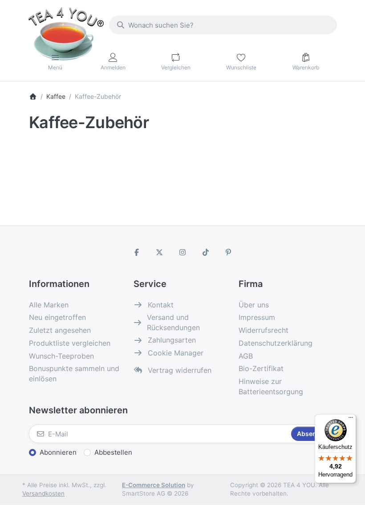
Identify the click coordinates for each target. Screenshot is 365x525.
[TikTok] (205, 252)
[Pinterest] (228, 252)
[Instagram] (182, 252)
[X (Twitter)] (160, 252)
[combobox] (223, 25)
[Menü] (350, 419)
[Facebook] (136, 252)
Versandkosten (43, 493)
